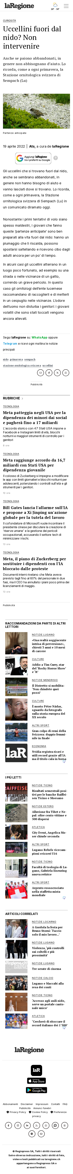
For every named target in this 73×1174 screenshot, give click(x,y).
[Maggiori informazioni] (55, 158)
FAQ (65, 1104)
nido (5, 359)
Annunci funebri (42, 1108)
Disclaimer (27, 1104)
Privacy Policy (17, 1112)
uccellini (47, 365)
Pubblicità (25, 1108)
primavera (16, 359)
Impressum (42, 1104)
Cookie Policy (39, 1112)
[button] (8, 1125)
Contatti (55, 1104)
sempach (29, 359)
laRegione (60, 146)
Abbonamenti (10, 1104)
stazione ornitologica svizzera (22, 365)
